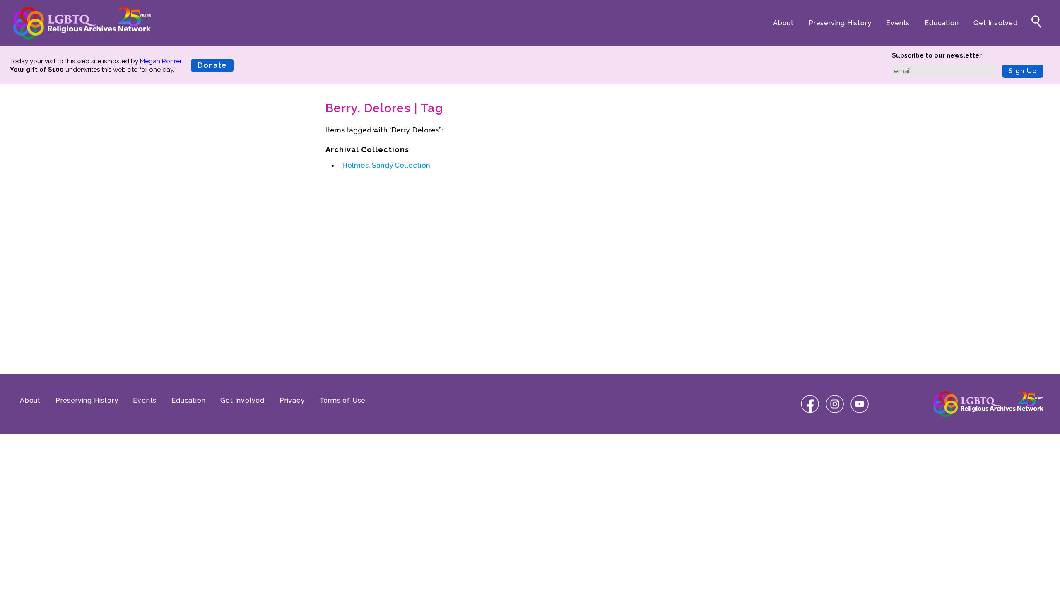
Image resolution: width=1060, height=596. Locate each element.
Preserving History (840, 23)
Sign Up (1023, 71)
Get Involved (995, 23)
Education (942, 23)
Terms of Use (343, 400)
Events (898, 23)
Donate (212, 65)
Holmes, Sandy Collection (386, 165)
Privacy (292, 400)
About (783, 23)
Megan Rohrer (160, 61)
